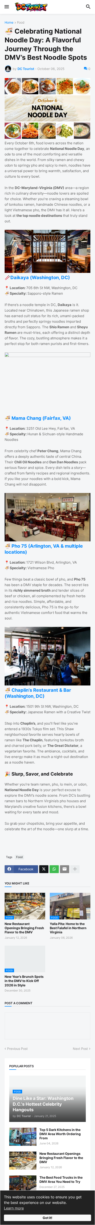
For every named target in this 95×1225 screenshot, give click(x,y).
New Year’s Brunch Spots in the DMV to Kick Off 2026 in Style (24, 981)
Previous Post (17, 1049)
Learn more (14, 1208)
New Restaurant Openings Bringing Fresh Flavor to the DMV (24, 928)
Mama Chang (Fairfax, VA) (41, 418)
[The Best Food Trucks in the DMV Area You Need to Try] (22, 1184)
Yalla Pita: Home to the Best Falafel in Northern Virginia (68, 928)
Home (9, 22)
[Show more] (75, 869)
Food (20, 22)
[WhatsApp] (54, 869)
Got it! (47, 1218)
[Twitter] (43, 869)
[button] (6, 7)
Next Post (80, 1049)
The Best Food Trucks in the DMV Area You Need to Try (61, 1179)
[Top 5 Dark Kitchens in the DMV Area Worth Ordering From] (22, 1137)
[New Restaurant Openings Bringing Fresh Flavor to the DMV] (22, 1161)
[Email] (64, 869)
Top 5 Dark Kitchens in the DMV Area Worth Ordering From (60, 1134)
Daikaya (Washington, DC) (40, 277)
